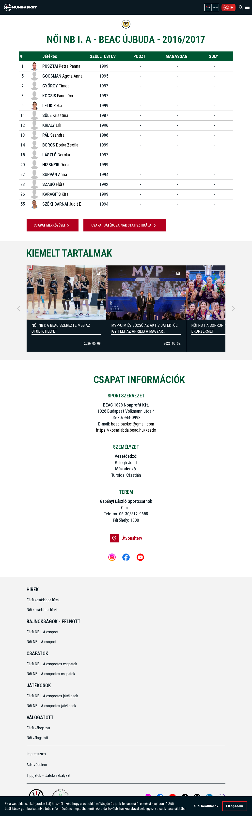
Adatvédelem (37, 764)
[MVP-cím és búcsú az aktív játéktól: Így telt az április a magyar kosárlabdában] (146, 292)
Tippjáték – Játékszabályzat (48, 775)
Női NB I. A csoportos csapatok (51, 673)
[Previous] (18, 308)
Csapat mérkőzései (49, 225)
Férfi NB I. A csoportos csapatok (52, 664)
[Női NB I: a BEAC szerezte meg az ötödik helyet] (66, 292)
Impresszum (36, 753)
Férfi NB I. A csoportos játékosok (52, 696)
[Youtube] (140, 557)
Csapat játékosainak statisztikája (121, 225)
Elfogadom (234, 806)
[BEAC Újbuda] (126, 24)
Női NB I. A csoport (41, 641)
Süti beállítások (206, 806)
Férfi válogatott (38, 728)
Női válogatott (37, 737)
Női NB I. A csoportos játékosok (51, 705)
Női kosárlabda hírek (42, 609)
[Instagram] (112, 557)
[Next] (233, 308)
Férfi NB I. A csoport (42, 632)
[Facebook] (126, 557)
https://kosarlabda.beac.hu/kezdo (126, 430)
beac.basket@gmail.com (132, 423)
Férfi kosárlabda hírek (43, 600)
